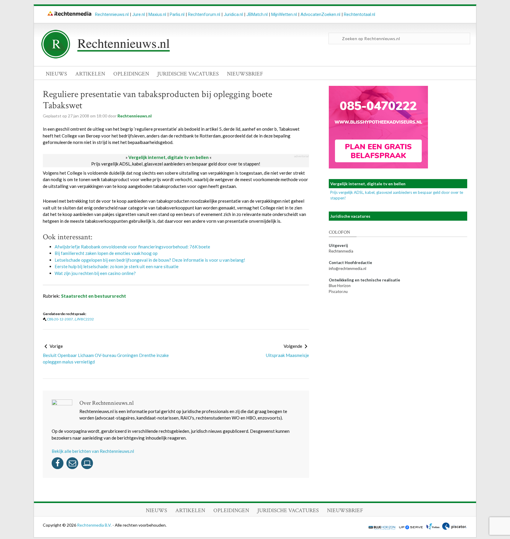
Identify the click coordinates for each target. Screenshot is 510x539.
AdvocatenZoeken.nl (320, 14)
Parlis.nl (177, 14)
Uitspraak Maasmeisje (287, 355)
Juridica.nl (233, 14)
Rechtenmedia (341, 251)
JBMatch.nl (257, 14)
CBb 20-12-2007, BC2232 (70, 319)
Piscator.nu (338, 291)
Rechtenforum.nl (204, 14)
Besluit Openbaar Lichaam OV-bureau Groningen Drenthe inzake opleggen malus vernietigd (106, 359)
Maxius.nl (157, 14)
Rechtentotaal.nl (359, 14)
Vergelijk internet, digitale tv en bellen (168, 157)
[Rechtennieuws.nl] (105, 57)
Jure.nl (138, 14)
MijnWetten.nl (284, 14)
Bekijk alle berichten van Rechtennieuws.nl (93, 451)
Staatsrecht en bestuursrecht (93, 296)
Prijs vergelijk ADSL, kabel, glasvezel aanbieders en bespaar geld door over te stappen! (175, 163)
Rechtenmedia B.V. (94, 524)
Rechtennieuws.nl (112, 14)
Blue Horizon (340, 285)
